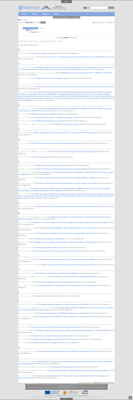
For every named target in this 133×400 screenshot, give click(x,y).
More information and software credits (95, 397)
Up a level (23, 20)
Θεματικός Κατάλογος (30, 28)
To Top (130, 397)
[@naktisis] (45, 10)
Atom (96, 22)
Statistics (45, 14)
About (56, 14)
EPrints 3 (42, 397)
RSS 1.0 (104, 22)
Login (66, 1)
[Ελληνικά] (84, 8)
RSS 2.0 (112, 22)
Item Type (73, 37)
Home (24, 14)
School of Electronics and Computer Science (64, 397)
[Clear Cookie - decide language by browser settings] (88, 8)
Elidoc (68, 398)
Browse (34, 14)
